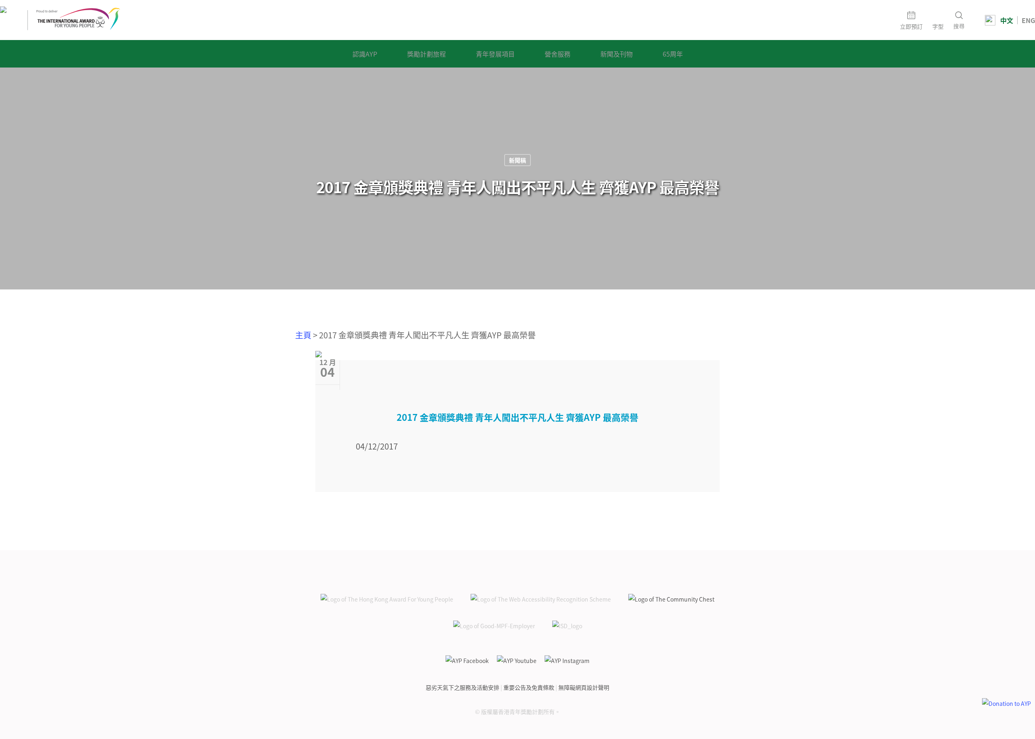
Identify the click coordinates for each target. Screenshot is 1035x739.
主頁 (303, 335)
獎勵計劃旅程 (426, 54)
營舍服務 (557, 54)
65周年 (673, 54)
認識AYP (365, 54)
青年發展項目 (495, 54)
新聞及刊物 (616, 54)
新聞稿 (517, 160)
